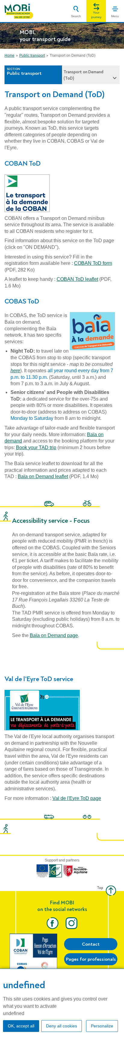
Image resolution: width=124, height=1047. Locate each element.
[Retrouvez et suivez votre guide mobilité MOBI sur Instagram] (71, 923)
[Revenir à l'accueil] (19, 11)
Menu (115, 16)
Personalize (102, 1025)
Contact (91, 944)
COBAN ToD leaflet (77, 279)
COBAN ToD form (93, 263)
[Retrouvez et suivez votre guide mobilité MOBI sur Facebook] (52, 923)
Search (76, 16)
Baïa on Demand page (54, 635)
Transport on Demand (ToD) (83, 75)
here (15, 370)
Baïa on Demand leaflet (43, 476)
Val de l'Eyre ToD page (76, 798)
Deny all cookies (61, 1025)
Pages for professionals (91, 959)
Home (9, 55)
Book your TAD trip (36, 447)
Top (100, 888)
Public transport (32, 55)
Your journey (96, 15)
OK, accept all (21, 1025)
